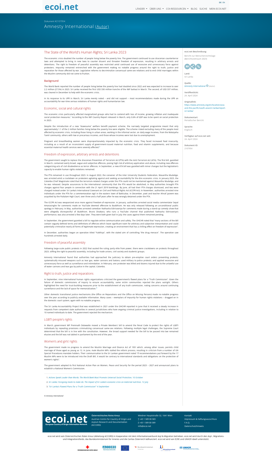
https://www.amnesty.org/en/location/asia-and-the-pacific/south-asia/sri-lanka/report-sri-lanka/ (205, 108)
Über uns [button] (156, 8)
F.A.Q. (187, 422)
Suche (203, 8)
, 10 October (96, 377)
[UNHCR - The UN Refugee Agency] (189, 448)
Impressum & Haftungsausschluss (200, 419)
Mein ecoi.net (217, 8)
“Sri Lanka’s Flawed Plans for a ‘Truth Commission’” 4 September (79, 386)
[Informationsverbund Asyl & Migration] (166, 448)
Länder (140, 8)
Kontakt (188, 415)
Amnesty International (195, 86)
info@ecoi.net (144, 426)
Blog (194, 8)
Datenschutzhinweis (194, 426)
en (224, 2)
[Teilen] (193, 66)
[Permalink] (198, 66)
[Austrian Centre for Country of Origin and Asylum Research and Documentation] (109, 448)
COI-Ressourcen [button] (176, 8)
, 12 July (98, 382)
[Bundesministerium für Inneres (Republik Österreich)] (143, 448)
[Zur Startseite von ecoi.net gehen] (62, 6)
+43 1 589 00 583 (148, 419)
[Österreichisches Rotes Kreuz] (87, 448)
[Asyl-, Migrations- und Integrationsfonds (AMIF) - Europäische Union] (125, 448)
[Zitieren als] (187, 66)
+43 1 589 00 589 (147, 422)
